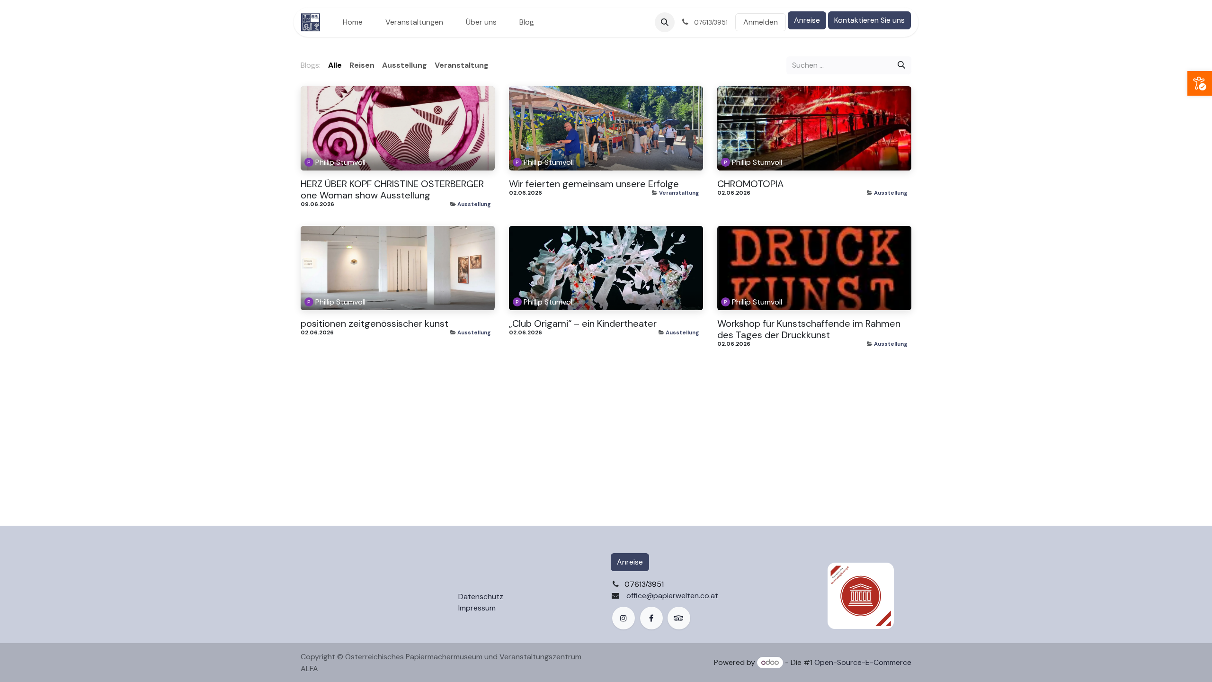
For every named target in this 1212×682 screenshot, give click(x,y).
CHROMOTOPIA (750, 183)
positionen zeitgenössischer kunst (374, 323)
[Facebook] (651, 618)
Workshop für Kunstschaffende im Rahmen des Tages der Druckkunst (808, 329)
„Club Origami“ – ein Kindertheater (583, 323)
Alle (335, 65)
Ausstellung (474, 204)
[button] (665, 22)
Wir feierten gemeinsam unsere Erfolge (594, 183)
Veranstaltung (679, 193)
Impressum (477, 608)
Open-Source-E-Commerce (862, 662)
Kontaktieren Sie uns (869, 20)
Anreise (807, 20)
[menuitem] (352, 22)
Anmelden (760, 22)
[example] (679, 618)
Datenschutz (480, 596)
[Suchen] (901, 65)
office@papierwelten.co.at (672, 596)
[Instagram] (623, 618)
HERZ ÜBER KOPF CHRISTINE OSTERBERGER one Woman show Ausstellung (392, 189)
